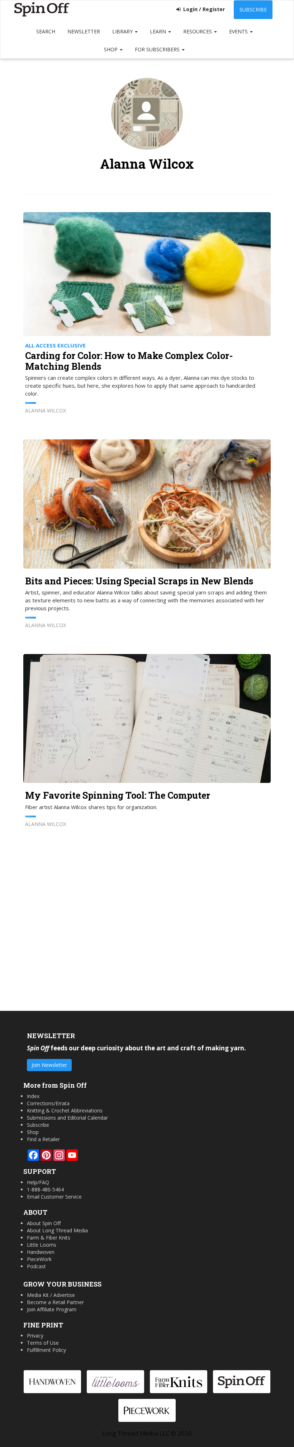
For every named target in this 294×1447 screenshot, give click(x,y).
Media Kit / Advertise (51, 1295)
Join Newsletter (49, 1064)
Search (45, 31)
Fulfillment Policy (46, 1349)
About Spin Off (44, 1223)
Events (239, 31)
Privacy (35, 1335)
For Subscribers (158, 49)
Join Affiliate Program (51, 1309)
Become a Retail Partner (55, 1302)
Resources (198, 31)
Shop (111, 49)
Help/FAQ (38, 1182)
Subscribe (253, 9)
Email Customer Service (54, 1196)
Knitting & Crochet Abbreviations (65, 1110)
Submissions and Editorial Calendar (67, 1117)
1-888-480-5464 (45, 1189)
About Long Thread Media (57, 1230)
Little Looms (41, 1244)
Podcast (36, 1266)
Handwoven (40, 1251)
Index (33, 1096)
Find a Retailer (43, 1139)
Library (123, 31)
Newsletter (83, 31)
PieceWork (39, 1259)
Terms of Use (43, 1342)
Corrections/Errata (48, 1103)
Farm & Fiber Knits (48, 1237)
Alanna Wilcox (45, 410)
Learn (158, 31)
